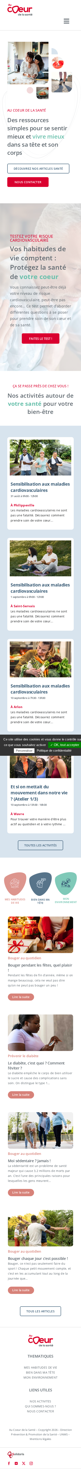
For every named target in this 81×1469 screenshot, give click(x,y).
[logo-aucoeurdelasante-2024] (19, 5)
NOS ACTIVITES (40, 1401)
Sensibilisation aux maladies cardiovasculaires (40, 487)
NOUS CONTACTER (40, 1411)
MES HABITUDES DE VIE (40, 1367)
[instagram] (31, 1463)
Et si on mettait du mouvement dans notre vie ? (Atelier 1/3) (39, 793)
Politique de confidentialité (54, 750)
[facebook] (9, 1463)
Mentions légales (40, 1439)
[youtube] (16, 1463)
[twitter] (23, 1463)
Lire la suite (20, 997)
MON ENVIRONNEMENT (40, 1377)
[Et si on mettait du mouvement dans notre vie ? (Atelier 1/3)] (40, 760)
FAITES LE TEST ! (40, 338)
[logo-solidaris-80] (15, 1453)
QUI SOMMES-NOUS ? (40, 1406)
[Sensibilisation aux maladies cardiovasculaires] (40, 457)
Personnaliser (24, 750)
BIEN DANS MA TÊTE (40, 1372)
